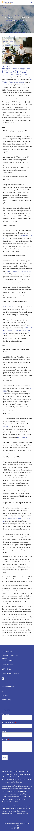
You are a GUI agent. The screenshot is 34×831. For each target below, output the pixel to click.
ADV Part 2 (5, 695)
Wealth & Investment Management (13, 33)
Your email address (15, 722)
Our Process (19, 16)
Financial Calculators (14, 58)
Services (4, 28)
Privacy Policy (6, 700)
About (3, 12)
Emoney (18, 71)
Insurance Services (7, 49)
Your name (13, 714)
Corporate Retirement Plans (10, 41)
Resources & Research (8, 54)
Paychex (4, 75)
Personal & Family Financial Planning (14, 37)
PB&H (26, 71)
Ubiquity (19, 75)
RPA (26, 75)
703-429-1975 (8, 665)
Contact (4, 62)
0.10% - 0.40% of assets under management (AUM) (17, 330)
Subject (11, 731)
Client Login (6, 66)
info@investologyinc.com (11, 673)
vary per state (22, 437)
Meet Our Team (6, 16)
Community (20, 24)
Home (3, 7)
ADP (11, 75)
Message (12, 740)
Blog (3, 58)
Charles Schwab (7, 71)
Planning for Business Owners (11, 45)
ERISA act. (7, 426)
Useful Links (28, 58)
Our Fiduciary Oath (21, 20)
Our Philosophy (6, 20)
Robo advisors (8, 307)
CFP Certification (7, 24)
